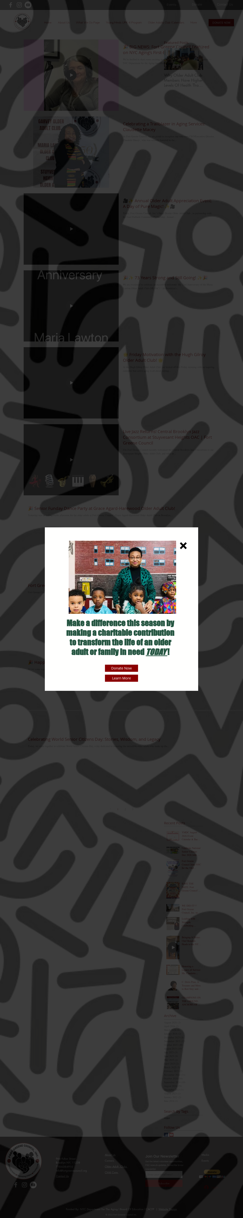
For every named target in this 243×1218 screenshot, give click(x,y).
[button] (183, 545)
